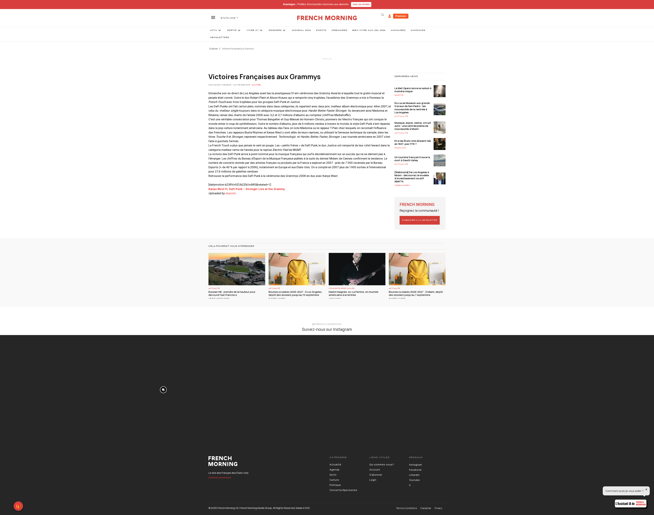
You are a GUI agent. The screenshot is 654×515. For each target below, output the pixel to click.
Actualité (401, 116)
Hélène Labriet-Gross (218, 298)
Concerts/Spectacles (342, 288)
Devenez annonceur (219, 477)
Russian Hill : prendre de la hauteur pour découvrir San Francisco (231, 293)
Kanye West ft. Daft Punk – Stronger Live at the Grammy (246, 189)
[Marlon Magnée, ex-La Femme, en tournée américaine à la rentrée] (357, 269)
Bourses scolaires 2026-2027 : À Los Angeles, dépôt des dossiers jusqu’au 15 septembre (295, 293)
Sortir (399, 95)
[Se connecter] (389, 16)
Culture (213, 49)
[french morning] (327, 18)
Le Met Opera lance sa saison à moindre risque (412, 90)
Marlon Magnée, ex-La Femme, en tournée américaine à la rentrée (353, 293)
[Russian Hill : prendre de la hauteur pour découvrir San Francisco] (236, 269)
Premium (400, 15)
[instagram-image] (54, 389)
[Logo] (266, 461)
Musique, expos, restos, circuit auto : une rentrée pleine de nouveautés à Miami (412, 126)
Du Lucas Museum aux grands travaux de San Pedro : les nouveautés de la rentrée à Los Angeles (412, 107)
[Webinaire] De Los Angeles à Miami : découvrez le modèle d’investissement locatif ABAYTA (411, 177)
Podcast (400, 148)
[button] (382, 15)
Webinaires (402, 185)
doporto (230, 193)
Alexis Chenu (335, 298)
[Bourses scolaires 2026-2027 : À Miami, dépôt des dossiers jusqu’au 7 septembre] (417, 269)
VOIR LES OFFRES (361, 4)
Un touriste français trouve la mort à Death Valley (412, 159)
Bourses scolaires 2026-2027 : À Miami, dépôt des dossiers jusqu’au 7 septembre (416, 293)
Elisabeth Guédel (277, 298)
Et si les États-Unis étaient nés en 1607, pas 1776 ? (412, 142)
